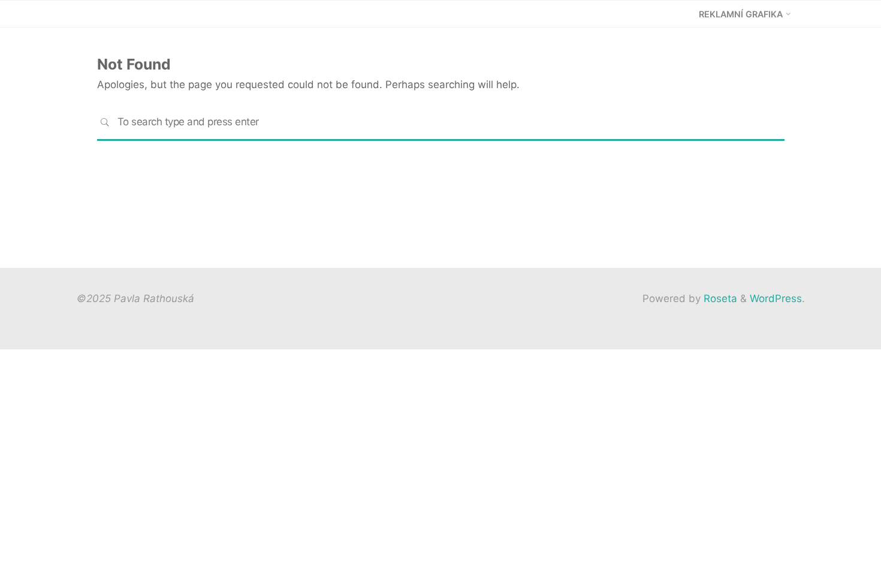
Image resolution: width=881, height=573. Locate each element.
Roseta (719, 298)
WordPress (776, 298)
